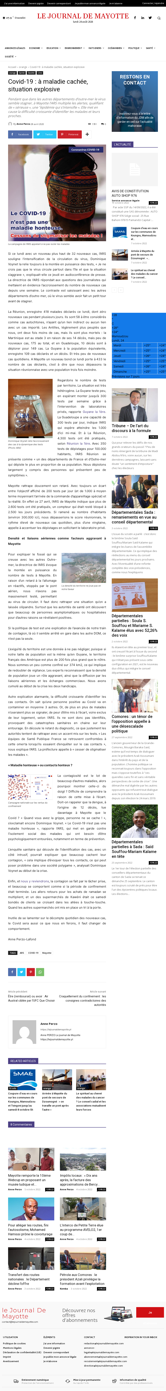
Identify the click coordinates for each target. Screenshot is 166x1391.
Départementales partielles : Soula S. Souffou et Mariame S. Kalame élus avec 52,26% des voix (134, 625)
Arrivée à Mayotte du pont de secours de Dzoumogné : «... (142, 255)
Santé (21, 72)
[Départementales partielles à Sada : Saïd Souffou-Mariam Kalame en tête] (135, 821)
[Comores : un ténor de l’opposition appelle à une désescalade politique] (135, 695)
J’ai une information (54, 1343)
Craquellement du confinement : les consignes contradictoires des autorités (82, 1001)
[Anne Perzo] (10, 124)
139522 (49, 1189)
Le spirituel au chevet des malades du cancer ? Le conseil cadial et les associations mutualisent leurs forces (91, 1101)
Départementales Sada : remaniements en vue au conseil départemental (134, 517)
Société (31, 72)
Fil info (12, 1088)
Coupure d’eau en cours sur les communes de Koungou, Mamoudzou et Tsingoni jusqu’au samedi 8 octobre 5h (22, 1101)
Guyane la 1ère (94, 412)
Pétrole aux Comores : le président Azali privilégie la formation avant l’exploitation (82, 1279)
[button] (159, 18)
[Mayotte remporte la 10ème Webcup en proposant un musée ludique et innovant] (31, 1159)
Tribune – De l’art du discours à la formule (131, 428)
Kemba (64, 1288)
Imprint (7, 1356)
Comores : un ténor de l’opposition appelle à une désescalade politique (132, 724)
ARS (22, 952)
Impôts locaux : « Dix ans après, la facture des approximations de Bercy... (80, 1179)
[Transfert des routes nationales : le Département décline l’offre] (31, 1258)
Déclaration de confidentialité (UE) (22, 1352)
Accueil (12, 67)
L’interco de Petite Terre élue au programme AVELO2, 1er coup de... (81, 1229)
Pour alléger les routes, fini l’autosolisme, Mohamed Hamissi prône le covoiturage (30, 1229)
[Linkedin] (142, 18)
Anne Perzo (23, 123)
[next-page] (120, 290)
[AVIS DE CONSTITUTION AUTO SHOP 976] (135, 169)
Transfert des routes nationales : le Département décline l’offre (29, 1279)
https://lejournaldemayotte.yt (55, 1029)
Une (40, 72)
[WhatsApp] (40, 972)
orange (23, 67)
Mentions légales (12, 1347)
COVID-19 (33, 952)
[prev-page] (114, 290)
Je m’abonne (50, 1361)
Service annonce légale (125, 200)
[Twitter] (150, 18)
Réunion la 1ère (78, 443)
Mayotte (46, 952)
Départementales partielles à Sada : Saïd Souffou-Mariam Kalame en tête (134, 849)
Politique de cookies (14, 1343)
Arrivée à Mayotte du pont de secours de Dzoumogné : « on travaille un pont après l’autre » (55, 1101)
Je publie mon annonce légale (60, 1356)
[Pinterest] (31, 972)
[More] (87, 134)
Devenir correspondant (56, 1352)
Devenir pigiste (52, 1347)
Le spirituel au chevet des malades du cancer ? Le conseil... (144, 274)
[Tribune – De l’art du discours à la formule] (135, 405)
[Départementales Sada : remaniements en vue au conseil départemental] (135, 491)
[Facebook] (135, 18)
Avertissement (11, 1361)
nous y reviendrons (35, 881)
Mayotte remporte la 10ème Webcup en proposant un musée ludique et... (29, 1179)
